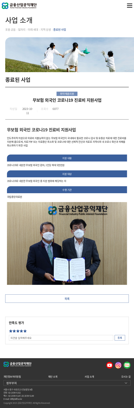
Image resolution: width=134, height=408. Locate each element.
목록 (67, 299)
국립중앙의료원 (14, 196)
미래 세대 (33, 29)
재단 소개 (52, 376)
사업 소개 (89, 376)
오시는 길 (126, 376)
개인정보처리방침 (12, 376)
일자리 (21, 29)
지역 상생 (45, 29)
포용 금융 (10, 29)
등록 (120, 337)
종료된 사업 (59, 29)
